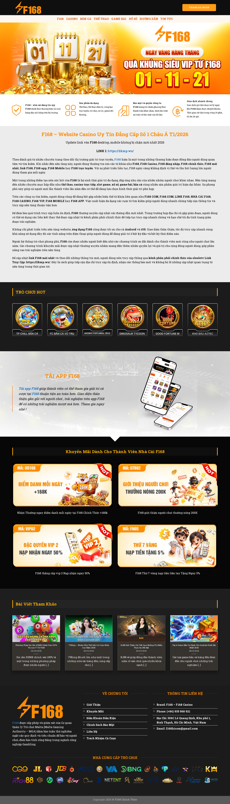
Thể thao (101, 19)
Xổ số (133, 19)
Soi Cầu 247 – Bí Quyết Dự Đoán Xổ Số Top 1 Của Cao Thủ (158, 646)
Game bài (118, 19)
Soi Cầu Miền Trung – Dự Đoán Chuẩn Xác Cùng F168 (105, 646)
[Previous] (11, 645)
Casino (72, 19)
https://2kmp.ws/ (121, 151)
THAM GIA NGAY (199, 7)
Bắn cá (85, 19)
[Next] (218, 645)
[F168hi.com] (29, 7)
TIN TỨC (166, 19)
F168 (60, 19)
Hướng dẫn (149, 19)
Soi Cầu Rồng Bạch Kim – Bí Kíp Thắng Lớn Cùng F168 (53, 646)
